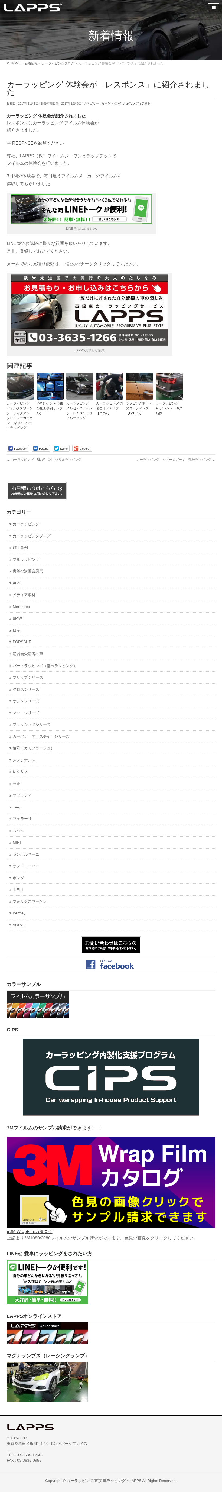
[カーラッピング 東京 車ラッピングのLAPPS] (33, 7)
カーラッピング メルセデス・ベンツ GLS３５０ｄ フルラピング (79, 411)
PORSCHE (22, 642)
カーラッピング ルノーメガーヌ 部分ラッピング (175, 460)
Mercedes (21, 607)
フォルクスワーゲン (30, 901)
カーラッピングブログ (116, 103)
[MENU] (213, 7)
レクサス (20, 772)
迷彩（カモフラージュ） (33, 748)
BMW (17, 618)
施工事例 (20, 548)
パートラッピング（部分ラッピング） (45, 666)
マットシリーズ (26, 713)
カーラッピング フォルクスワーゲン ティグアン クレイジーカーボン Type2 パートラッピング (20, 416)
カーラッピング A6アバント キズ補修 (169, 408)
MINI (17, 842)
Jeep (17, 807)
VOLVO (19, 925)
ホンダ (18, 878)
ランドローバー (26, 866)
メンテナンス (24, 760)
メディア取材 (142, 103)
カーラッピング (26, 524)
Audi (16, 583)
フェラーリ (22, 819)
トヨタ (18, 890)
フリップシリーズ (28, 677)
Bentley (19, 913)
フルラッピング (26, 560)
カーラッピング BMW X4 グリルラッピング (44, 460)
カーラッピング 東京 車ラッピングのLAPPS (104, 1480)
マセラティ (22, 795)
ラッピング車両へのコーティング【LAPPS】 (139, 408)
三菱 (16, 784)
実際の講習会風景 (28, 571)
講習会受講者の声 (28, 654)
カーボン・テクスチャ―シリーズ (41, 736)
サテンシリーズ (26, 701)
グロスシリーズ (26, 689)
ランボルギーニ (26, 854)
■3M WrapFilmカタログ (30, 1231)
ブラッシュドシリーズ (32, 725)
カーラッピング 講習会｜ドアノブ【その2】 (109, 408)
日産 (16, 630)
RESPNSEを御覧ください (38, 143)
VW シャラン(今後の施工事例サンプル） (50, 408)
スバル (18, 831)
